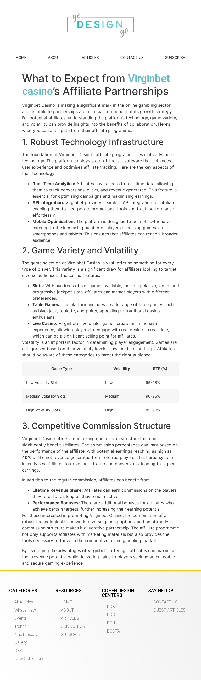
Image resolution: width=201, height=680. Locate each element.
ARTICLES (90, 57)
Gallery (20, 642)
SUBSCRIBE (175, 57)
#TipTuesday (26, 634)
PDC (111, 614)
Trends (20, 626)
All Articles (23, 601)
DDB (111, 606)
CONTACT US (132, 57)
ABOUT (54, 57)
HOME (21, 57)
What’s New (25, 610)
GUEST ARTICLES (169, 610)
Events (20, 618)
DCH (111, 622)
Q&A (18, 650)
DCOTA (113, 631)
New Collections (29, 658)
